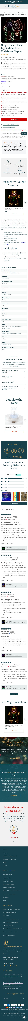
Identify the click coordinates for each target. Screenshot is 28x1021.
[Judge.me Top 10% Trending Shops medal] (21, 451)
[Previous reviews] (2, 147)
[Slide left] (10, 841)
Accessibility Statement (9, 859)
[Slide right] (17, 841)
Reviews (5, 865)
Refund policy (24, 1013)
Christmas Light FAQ (8, 925)
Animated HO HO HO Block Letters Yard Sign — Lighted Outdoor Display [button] (16, 549)
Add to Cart (14, 213)
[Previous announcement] (2, 1)
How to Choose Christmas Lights (11, 909)
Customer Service (8, 874)
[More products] (25, 202)
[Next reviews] (26, 147)
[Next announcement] (25, 1)
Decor (5, 12)
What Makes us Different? (10, 856)
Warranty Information (9, 887)
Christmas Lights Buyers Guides (11, 919)
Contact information (14, 1017)
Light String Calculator (9, 935)
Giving (4, 862)
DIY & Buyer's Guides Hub (9, 912)
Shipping (3, 76)
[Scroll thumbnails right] (25, 497)
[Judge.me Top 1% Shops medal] (14, 451)
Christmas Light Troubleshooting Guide (13, 928)
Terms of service (14, 1015)
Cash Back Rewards (8, 881)
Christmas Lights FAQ (9, 127)
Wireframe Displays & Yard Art (16, 12)
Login (4, 900)
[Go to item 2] (15, 496)
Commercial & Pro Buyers (10, 894)
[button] (2, 6)
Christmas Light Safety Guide (11, 932)
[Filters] (2, 509)
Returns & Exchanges (8, 884)
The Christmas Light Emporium (12, 1013)
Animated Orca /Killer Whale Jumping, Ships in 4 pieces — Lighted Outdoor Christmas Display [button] (15, 656)
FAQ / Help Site (7, 878)
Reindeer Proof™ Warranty (11, 125)
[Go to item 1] (6, 496)
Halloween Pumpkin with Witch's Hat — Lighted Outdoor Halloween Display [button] (16, 688)
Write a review (14, 503)
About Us (5, 853)
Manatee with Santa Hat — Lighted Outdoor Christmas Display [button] (15, 623)
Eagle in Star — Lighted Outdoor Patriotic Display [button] (14, 586)
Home (1, 12)
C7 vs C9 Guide (7, 916)
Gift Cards (5, 897)
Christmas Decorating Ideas (10, 922)
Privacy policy (6, 1015)
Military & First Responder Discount (12, 890)
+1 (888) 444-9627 (8, 959)
